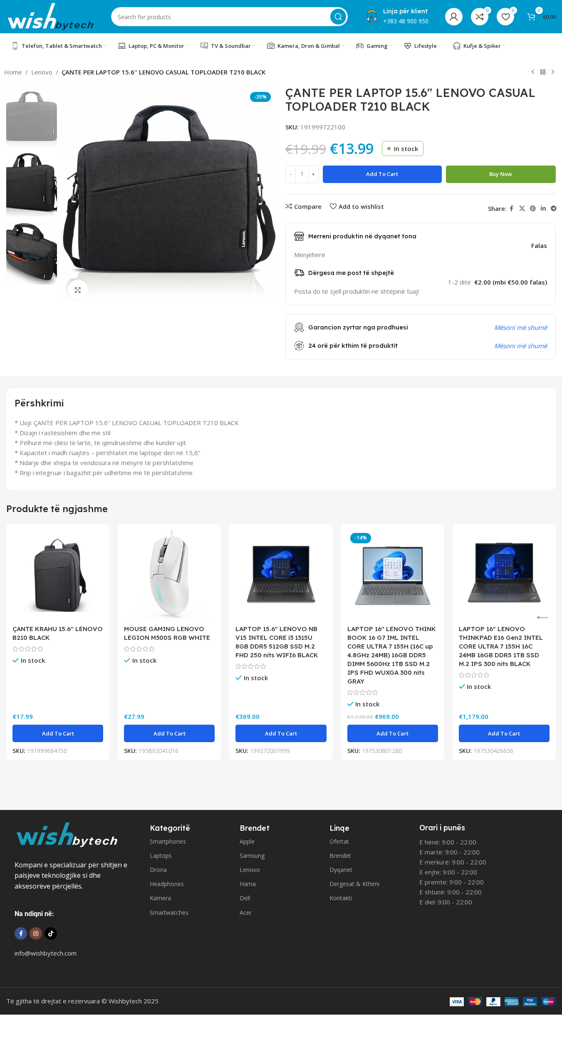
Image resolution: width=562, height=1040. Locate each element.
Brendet (340, 855)
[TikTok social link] (51, 933)
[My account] (454, 16)
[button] (57, 733)
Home (13, 72)
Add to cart (382, 174)
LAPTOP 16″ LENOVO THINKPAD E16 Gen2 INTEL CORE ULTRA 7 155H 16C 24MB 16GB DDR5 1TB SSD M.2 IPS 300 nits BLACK (501, 646)
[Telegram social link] (553, 208)
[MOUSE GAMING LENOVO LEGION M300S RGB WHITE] (169, 575)
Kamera (160, 898)
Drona (158, 870)
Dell (245, 898)
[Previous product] (533, 72)
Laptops (161, 855)
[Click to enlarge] (77, 290)
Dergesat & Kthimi (354, 884)
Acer (246, 912)
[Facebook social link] (512, 208)
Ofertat (339, 841)
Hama (248, 884)
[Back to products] (543, 72)
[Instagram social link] (36, 933)
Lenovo (41, 72)
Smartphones (168, 841)
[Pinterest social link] (532, 208)
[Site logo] (50, 16)
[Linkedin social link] (543, 208)
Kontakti (340, 898)
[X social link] (522, 208)
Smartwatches (169, 912)
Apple (247, 841)
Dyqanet (340, 870)
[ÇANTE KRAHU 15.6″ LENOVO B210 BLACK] (57, 575)
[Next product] (553, 72)
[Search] (338, 17)
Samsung (252, 855)
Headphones (167, 884)
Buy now (500, 174)
